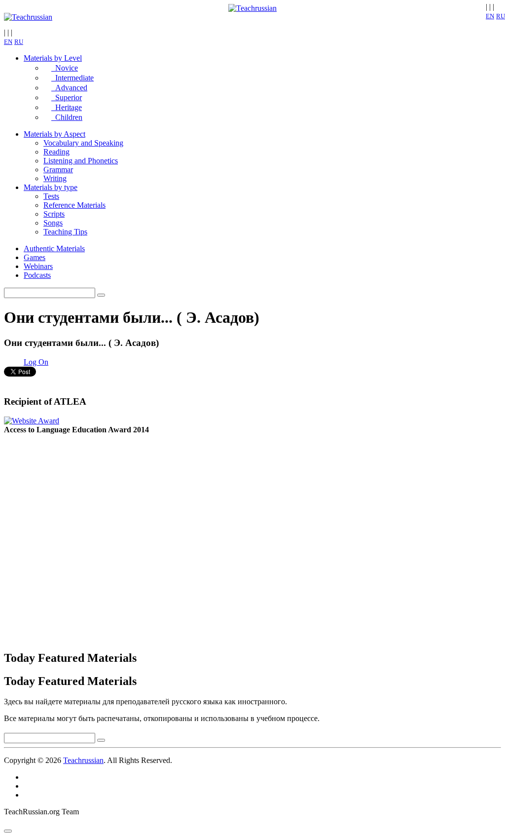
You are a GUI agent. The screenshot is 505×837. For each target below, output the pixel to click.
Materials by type (50, 187)
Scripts (54, 214)
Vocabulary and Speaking (83, 143)
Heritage (66, 107)
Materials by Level (53, 58)
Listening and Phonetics (80, 160)
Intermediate (72, 78)
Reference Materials (74, 205)
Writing (55, 178)
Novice (64, 68)
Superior (66, 97)
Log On (36, 362)
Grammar (58, 169)
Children (66, 117)
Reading (56, 152)
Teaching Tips (65, 232)
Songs (53, 223)
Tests (51, 196)
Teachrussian (83, 760)
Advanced (69, 87)
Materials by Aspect (54, 134)
